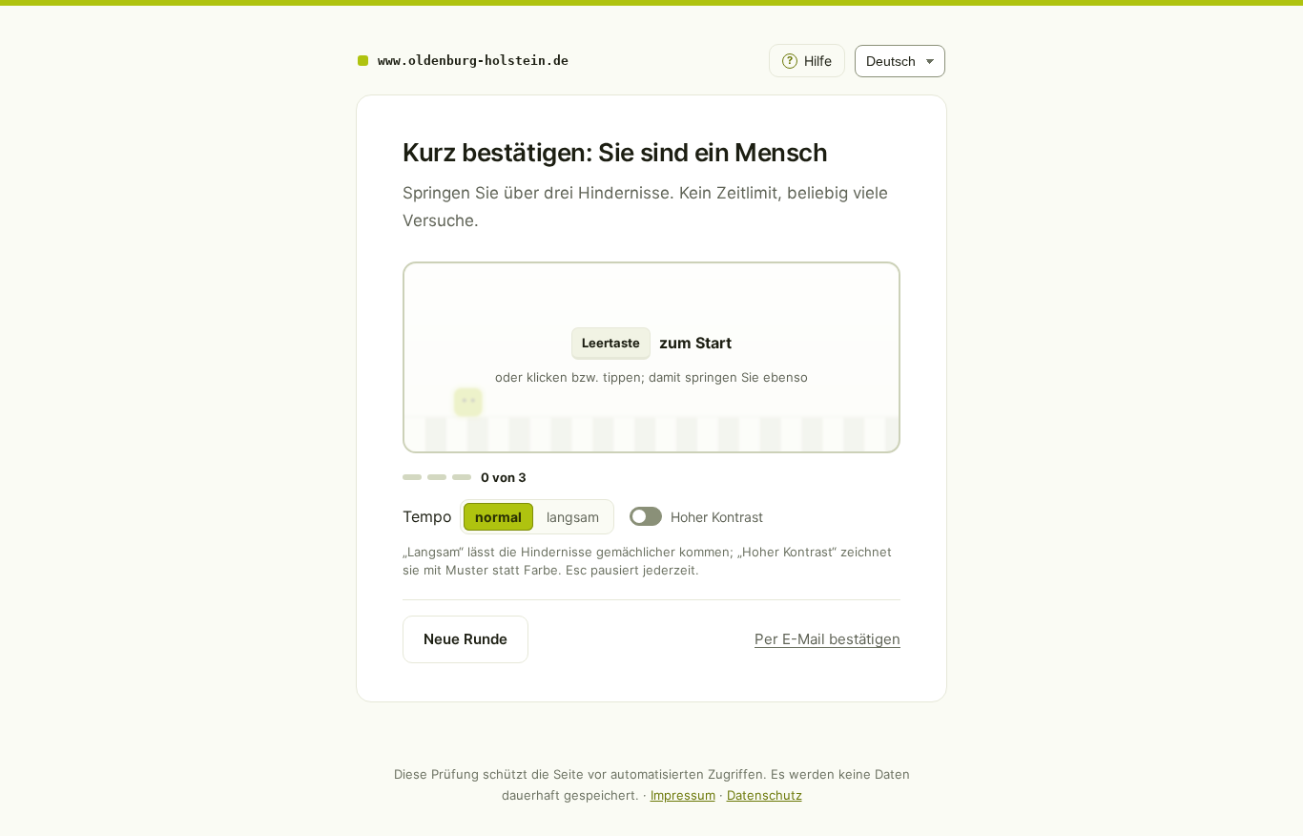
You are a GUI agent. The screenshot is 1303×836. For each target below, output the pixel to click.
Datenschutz (764, 795)
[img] (651, 357)
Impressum (683, 795)
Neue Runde (465, 639)
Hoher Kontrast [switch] (717, 517)
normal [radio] (498, 517)
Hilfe (809, 60)
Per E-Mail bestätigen (827, 639)
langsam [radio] (573, 517)
